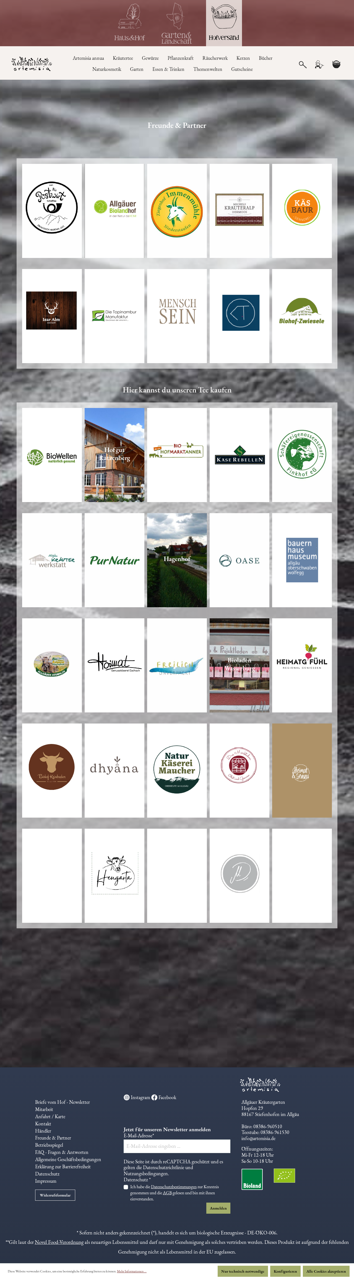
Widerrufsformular (55, 1195)
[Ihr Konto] (319, 64)
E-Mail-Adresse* (139, 1136)
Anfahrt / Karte (50, 1116)
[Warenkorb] (336, 64)
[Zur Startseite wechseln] (29, 64)
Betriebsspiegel (49, 1145)
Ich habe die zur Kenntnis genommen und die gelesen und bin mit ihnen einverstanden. (174, 1193)
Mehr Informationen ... (132, 1271)
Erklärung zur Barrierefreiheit (63, 1166)
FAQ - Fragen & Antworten (61, 1152)
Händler (43, 1131)
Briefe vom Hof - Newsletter (62, 1102)
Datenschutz (47, 1174)
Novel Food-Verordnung (59, 1242)
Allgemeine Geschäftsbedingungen (68, 1159)
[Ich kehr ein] (130, 23)
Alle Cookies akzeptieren (326, 1271)
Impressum (45, 1181)
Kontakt (43, 1123)
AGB (167, 1193)
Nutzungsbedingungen (146, 1173)
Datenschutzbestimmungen (174, 1187)
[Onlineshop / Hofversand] (224, 23)
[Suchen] (303, 64)
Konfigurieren (285, 1271)
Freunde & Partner (53, 1138)
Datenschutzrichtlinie (163, 1167)
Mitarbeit (44, 1109)
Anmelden (218, 1208)
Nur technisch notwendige (242, 1271)
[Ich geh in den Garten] (177, 23)
